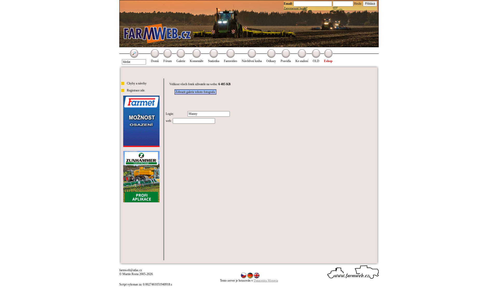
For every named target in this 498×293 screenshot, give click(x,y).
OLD (316, 61)
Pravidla (286, 61)
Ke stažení (301, 61)
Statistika (213, 61)
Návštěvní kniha (252, 61)
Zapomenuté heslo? (295, 8)
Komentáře (196, 61)
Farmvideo (230, 61)
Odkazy (271, 61)
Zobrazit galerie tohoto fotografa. (195, 92)
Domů (155, 61)
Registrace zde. (136, 90)
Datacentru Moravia (266, 280)
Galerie (180, 61)
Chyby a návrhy (137, 83)
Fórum (167, 61)
